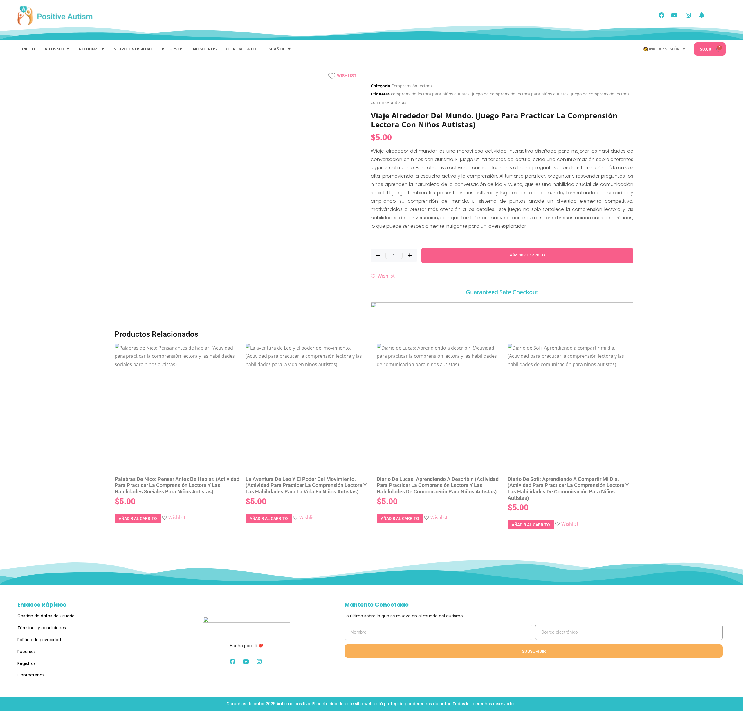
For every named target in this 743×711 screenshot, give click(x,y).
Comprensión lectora (411, 85)
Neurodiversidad (132, 49)
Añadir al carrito (527, 255)
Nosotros (205, 49)
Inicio (28, 49)
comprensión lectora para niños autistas (430, 94)
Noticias (89, 49)
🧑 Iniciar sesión (661, 49)
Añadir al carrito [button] (138, 518)
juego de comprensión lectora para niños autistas (520, 94)
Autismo (54, 49)
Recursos (173, 49)
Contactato (241, 49)
